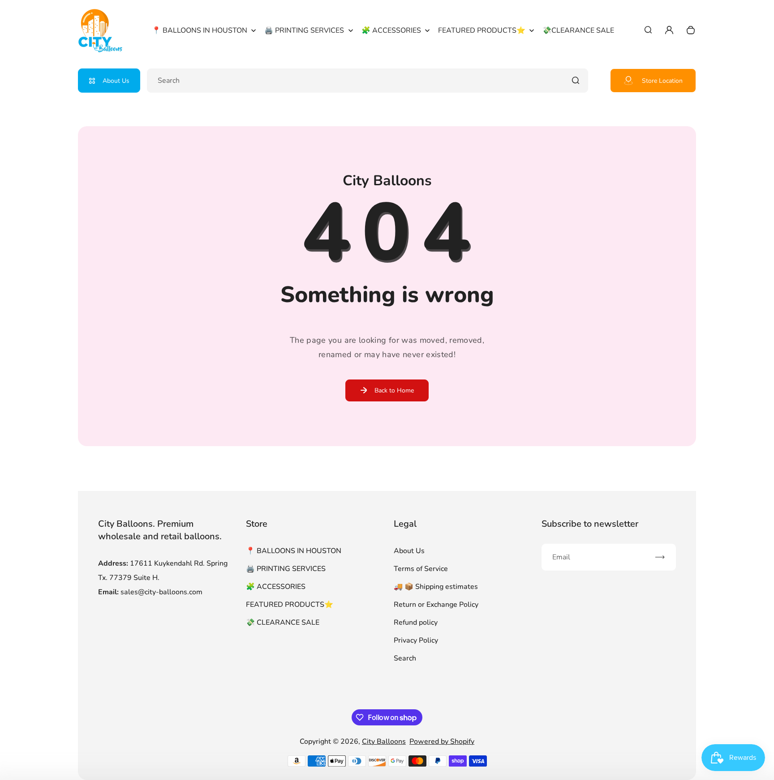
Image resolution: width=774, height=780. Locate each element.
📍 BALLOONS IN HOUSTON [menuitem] (199, 30)
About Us (116, 81)
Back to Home (394, 390)
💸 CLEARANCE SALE (282, 622)
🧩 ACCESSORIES (275, 587)
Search (405, 658)
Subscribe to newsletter (590, 524)
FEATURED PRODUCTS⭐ (289, 605)
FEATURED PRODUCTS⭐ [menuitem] (481, 30)
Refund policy (416, 622)
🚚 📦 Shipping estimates (436, 587)
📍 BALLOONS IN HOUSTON (293, 551)
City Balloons (384, 741)
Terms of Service (421, 569)
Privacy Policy (416, 640)
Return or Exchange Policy (436, 605)
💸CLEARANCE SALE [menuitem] (578, 30)
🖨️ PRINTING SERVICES (286, 569)
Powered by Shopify (441, 741)
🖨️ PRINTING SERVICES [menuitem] (304, 30)
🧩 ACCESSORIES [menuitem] (391, 30)
